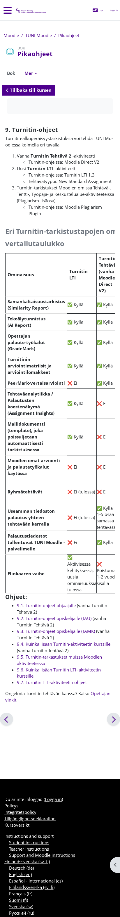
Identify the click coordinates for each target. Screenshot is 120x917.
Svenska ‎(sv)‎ (21, 906)
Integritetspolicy (20, 812)
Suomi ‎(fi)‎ (18, 900)
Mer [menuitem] (28, 73)
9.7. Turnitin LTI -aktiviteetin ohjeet (52, 682)
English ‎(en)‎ (20, 874)
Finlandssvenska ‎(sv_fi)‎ (27, 861)
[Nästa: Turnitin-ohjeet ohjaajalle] (113, 719)
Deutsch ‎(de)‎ (21, 868)
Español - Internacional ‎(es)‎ (36, 881)
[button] (98, 10)
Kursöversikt (16, 825)
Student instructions (29, 842)
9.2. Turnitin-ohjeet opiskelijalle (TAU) (54, 618)
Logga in (114, 10)
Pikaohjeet (68, 35)
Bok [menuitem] (11, 73)
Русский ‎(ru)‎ (21, 913)
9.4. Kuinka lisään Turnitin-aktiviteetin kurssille (63, 644)
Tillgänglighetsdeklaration (30, 818)
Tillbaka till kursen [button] (30, 90)
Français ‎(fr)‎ (20, 894)
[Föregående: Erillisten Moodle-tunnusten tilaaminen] (6, 719)
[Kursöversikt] (30, 10)
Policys (11, 806)
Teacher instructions (29, 849)
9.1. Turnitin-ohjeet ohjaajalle (46, 605)
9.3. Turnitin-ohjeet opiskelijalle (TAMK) (56, 631)
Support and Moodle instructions (42, 855)
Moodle (11, 35)
